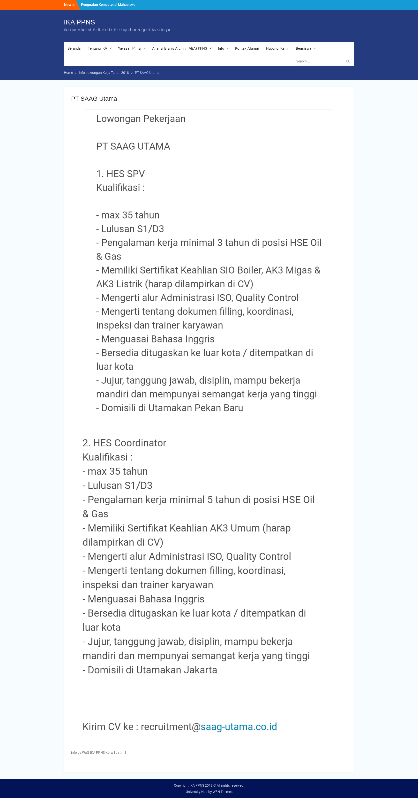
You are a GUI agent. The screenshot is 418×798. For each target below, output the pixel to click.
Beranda (74, 48)
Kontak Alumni (247, 48)
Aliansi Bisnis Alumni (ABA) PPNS (179, 48)
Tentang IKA (97, 48)
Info (221, 48)
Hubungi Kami (277, 48)
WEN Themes (222, 792)
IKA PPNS (79, 22)
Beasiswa (303, 48)
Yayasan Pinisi (129, 48)
